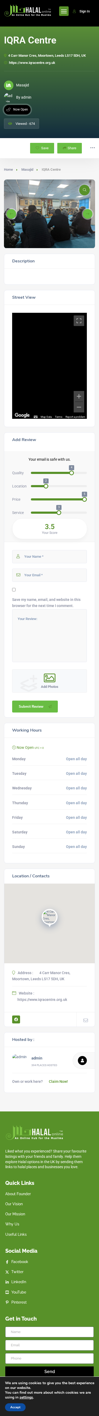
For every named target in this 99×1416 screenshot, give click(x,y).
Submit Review (31, 707)
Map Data (46, 416)
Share (72, 148)
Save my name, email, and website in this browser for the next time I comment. (46, 602)
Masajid (27, 169)
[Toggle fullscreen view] (79, 320)
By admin (23, 97)
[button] (11, 214)
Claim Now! (58, 1081)
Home (8, 169)
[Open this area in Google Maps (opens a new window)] (22, 415)
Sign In (84, 11)
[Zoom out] (79, 407)
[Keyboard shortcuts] (35, 417)
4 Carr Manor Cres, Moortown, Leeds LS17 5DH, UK (47, 56)
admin (36, 1058)
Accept (15, 1407)
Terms (58, 416)
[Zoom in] (79, 396)
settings (26, 1397)
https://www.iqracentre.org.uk (32, 63)
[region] (49, 366)
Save (44, 148)
